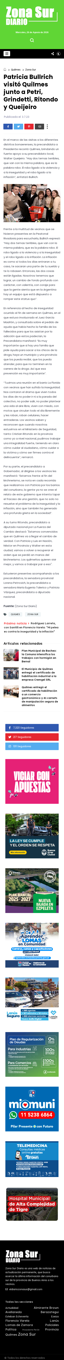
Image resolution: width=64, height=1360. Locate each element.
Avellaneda (13, 1312)
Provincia (52, 1329)
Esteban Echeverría (16, 1316)
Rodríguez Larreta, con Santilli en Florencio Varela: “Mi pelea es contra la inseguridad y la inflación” (31, 627)
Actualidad (11, 1308)
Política (10, 1329)
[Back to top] (58, 1355)
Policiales (52, 1325)
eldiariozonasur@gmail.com (25, 1289)
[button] (7, 53)
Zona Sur (30, 69)
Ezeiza (55, 1316)
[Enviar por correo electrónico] (39, 126)
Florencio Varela (17, 1320)
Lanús (54, 1320)
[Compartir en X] (18, 126)
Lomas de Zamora (19, 1325)
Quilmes (15, 69)
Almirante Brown (46, 1308)
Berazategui (50, 1312)
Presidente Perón (30, 1330)
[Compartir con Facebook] (8, 126)
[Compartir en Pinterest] (29, 126)
